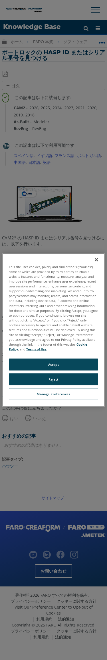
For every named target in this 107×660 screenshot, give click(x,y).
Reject (53, 379)
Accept (53, 364)
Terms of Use (36, 349)
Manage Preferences (53, 394)
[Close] (96, 260)
